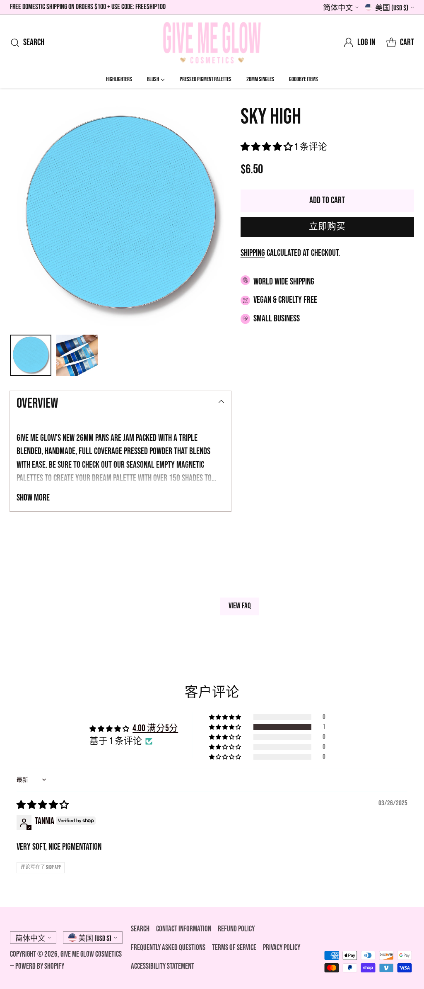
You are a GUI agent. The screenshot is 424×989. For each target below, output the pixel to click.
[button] (267, 147)
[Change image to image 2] (77, 355)
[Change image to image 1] (30, 355)
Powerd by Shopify (39, 966)
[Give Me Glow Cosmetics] (212, 42)
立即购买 (327, 226)
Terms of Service (234, 948)
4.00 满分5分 (155, 728)
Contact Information (183, 929)
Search (140, 929)
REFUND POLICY (236, 929)
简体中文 (338, 8)
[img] (43, 805)
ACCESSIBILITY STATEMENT (162, 966)
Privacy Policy (281, 948)
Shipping (253, 253)
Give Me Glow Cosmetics (91, 954)
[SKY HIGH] (120, 215)
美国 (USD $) (391, 8)
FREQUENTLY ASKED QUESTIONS (168, 948)
